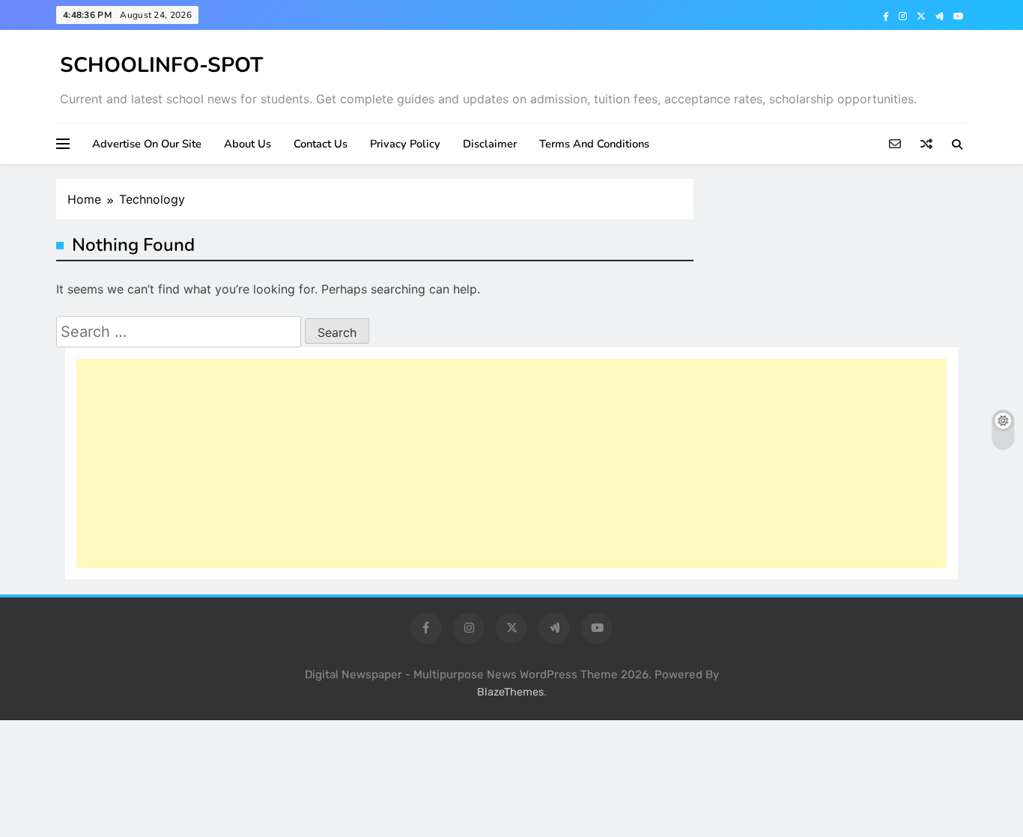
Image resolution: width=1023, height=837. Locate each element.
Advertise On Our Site (146, 143)
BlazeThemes (510, 692)
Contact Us (320, 143)
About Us (247, 143)
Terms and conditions (594, 143)
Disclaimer (490, 143)
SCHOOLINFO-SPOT (161, 65)
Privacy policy (405, 143)
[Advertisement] (511, 463)
